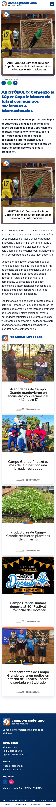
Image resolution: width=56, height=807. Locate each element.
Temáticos (35, 804)
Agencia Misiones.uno (14, 754)
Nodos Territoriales (13, 765)
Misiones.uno (10, 747)
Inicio (7, 804)
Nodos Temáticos (12, 769)
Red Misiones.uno (12, 750)
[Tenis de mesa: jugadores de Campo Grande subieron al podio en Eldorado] (28, 661)
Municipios (21, 804)
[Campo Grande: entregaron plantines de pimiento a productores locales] (28, 520)
